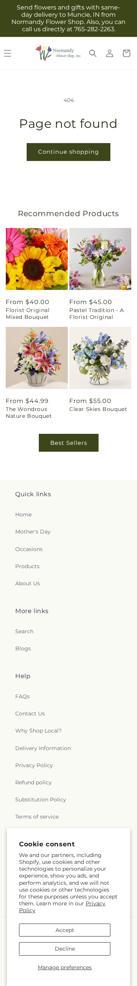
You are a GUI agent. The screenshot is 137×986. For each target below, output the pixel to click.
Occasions (29, 549)
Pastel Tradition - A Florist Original (96, 313)
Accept (65, 930)
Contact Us (30, 713)
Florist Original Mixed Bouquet (28, 313)
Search (24, 631)
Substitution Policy (40, 799)
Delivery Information (43, 748)
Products (27, 566)
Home (23, 514)
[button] (92, 53)
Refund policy (33, 782)
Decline (65, 948)
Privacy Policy (34, 765)
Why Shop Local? (38, 730)
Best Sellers (68, 442)
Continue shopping (68, 151)
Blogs (23, 648)
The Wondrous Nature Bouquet (29, 412)
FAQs (22, 696)
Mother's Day (33, 531)
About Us (27, 583)
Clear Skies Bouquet (98, 409)
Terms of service (37, 816)
